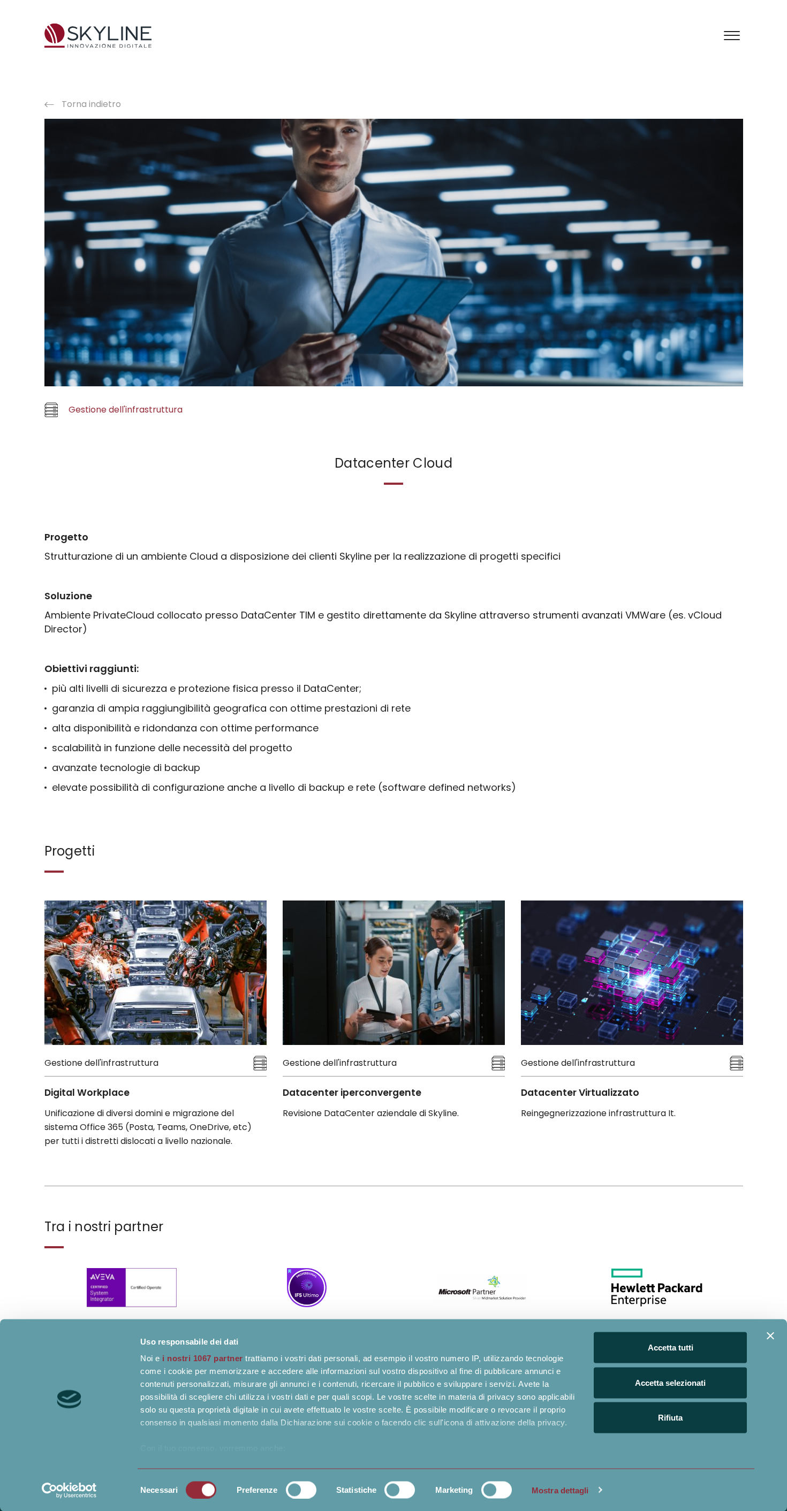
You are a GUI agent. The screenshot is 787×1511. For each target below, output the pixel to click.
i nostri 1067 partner (202, 1358)
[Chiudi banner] (770, 1336)
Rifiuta (670, 1417)
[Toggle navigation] (732, 34)
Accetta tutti (670, 1347)
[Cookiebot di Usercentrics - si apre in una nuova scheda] (69, 1490)
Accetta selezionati (670, 1382)
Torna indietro (90, 104)
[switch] (301, 1489)
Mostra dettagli (560, 1489)
